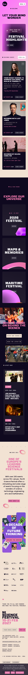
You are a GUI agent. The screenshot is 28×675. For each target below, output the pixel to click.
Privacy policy (19, 672)
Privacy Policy (7, 649)
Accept (7, 672)
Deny (13, 672)
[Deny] (26, 669)
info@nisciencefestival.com (11, 641)
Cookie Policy (6, 651)
